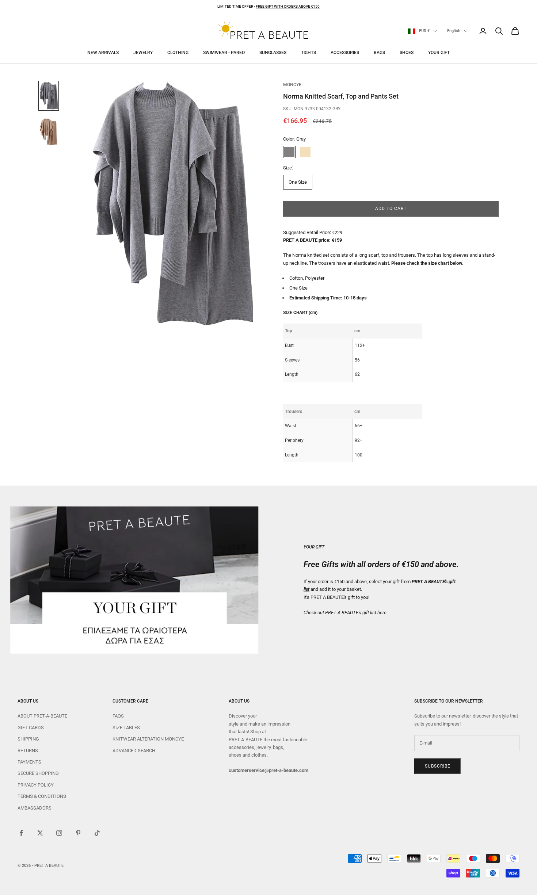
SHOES (407, 52)
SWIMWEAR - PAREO (224, 52)
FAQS (118, 716)
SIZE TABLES (126, 727)
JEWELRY (143, 52)
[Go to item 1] (48, 96)
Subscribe (437, 766)
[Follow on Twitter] (40, 833)
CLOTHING (177, 52)
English (453, 30)
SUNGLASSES (272, 52)
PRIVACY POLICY (36, 785)
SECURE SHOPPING (38, 773)
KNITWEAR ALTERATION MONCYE (148, 739)
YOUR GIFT (439, 52)
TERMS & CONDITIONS (42, 796)
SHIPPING (28, 739)
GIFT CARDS (31, 727)
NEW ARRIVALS (103, 52)
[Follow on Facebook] (21, 833)
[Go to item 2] (48, 131)
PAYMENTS (29, 762)
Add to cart (391, 208)
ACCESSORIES (345, 52)
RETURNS (28, 750)
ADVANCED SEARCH (134, 750)
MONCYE (292, 84)
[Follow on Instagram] (59, 833)
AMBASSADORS (35, 808)
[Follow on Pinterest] (78, 833)
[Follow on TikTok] (97, 833)
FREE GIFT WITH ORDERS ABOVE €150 (288, 6)
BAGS (379, 52)
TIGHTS (308, 52)
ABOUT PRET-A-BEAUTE (42, 716)
